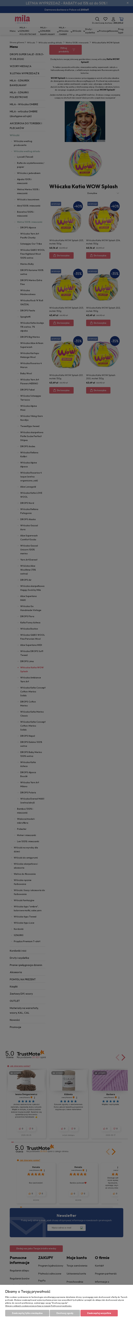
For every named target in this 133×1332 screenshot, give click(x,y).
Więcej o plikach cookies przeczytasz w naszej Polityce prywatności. (38, 1305)
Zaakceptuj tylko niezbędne (27, 1313)
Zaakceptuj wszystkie (99, 1313)
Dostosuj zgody (64, 1313)
